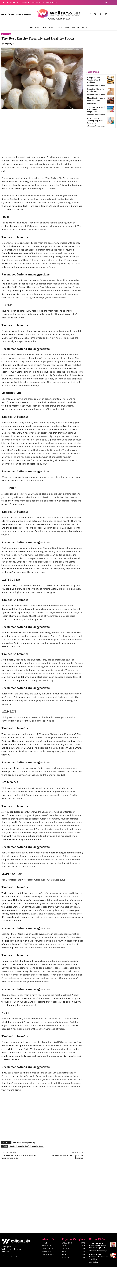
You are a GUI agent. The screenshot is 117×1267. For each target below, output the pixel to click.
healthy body (23, 1146)
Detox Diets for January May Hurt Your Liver (95, 120)
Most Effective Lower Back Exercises (96, 99)
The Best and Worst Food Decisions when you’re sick (18, 1156)
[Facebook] (90, 14)
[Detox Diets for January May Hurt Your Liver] (110, 120)
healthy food (37, 1146)
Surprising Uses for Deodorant (95, 90)
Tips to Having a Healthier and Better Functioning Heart (97, 1245)
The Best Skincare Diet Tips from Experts (66, 1156)
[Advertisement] (42, 132)
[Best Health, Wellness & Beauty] (58, 13)
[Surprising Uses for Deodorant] (110, 91)
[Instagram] (95, 14)
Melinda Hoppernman (96, 85)
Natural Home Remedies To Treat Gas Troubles (99, 1256)
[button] (112, 14)
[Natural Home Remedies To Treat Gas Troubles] (113, 1255)
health (12, 1146)
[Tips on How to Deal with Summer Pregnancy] (110, 109)
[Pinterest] (100, 14)
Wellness (6, 34)
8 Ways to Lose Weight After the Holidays (94, 79)
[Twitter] (106, 14)
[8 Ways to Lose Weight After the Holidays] (110, 80)
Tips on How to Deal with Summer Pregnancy (96, 109)
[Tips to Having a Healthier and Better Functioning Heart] (113, 1244)
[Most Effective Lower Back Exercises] (110, 100)
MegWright (9, 44)
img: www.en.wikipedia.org (24, 1143)
